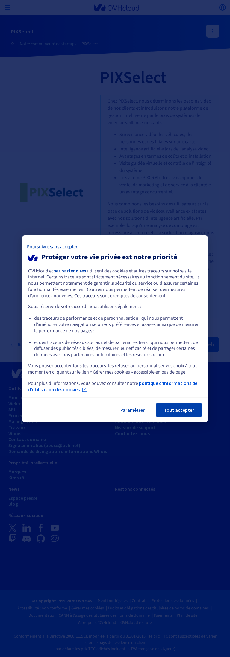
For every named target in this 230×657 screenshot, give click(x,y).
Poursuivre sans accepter (52, 246)
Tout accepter (179, 410)
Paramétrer (132, 410)
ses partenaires (70, 270)
